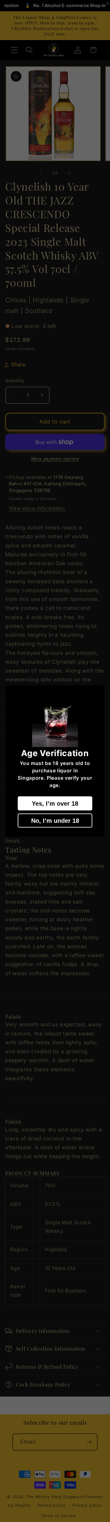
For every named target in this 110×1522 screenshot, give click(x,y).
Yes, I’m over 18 (55, 803)
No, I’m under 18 (55, 820)
